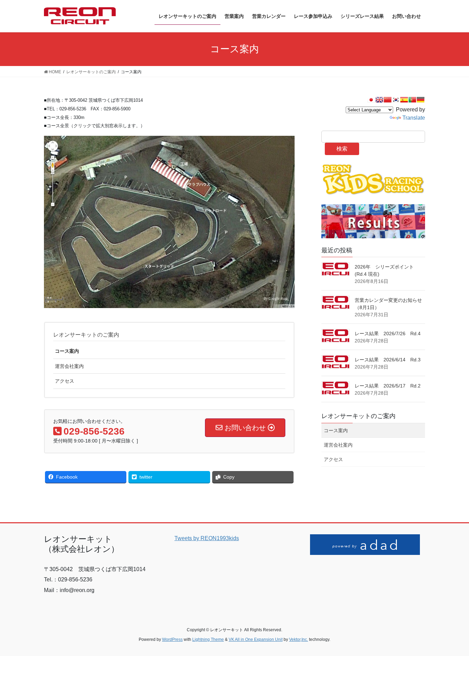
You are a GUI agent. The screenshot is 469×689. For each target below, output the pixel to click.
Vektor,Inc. (298, 639)
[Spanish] (404, 99)
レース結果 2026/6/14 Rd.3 (388, 359)
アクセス (64, 381)
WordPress (172, 639)
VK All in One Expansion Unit (256, 639)
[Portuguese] (412, 99)
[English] (379, 99)
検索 (341, 149)
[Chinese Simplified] (387, 99)
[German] (420, 99)
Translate (413, 118)
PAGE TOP (451, 662)
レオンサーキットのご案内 (86, 335)
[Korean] (396, 99)
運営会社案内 (69, 366)
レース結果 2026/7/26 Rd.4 (388, 333)
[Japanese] (371, 99)
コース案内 (67, 351)
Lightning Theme (208, 639)
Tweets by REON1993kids (206, 538)
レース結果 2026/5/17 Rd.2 (388, 386)
